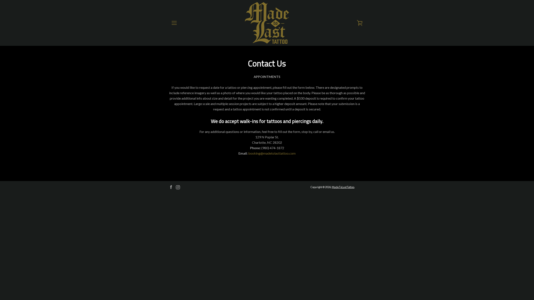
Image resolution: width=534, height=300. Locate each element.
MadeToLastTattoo (343, 187)
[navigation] (174, 23)
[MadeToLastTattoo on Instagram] (178, 187)
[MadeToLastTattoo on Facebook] (171, 187)
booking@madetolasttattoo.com (272, 153)
